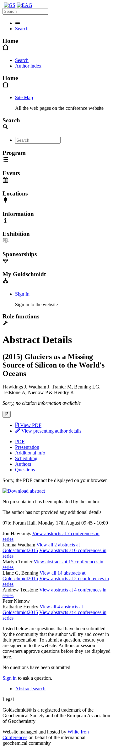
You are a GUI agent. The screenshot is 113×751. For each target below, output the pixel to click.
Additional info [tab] (30, 452)
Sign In (22, 294)
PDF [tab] (19, 441)
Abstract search (30, 688)
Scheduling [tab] (26, 458)
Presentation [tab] (27, 447)
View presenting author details (50, 431)
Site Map (24, 97)
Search (22, 28)
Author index (28, 66)
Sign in (10, 678)
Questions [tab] (25, 469)
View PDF (30, 425)
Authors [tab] (23, 464)
